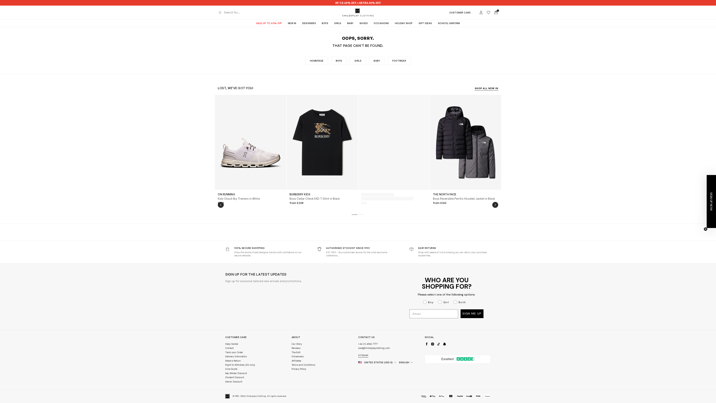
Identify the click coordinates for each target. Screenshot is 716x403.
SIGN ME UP (321, 238)
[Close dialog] (426, 159)
